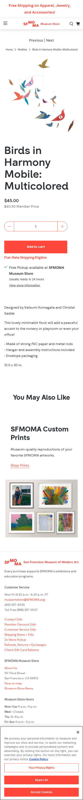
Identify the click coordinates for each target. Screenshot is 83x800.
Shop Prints (20, 465)
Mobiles (22, 49)
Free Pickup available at (36, 270)
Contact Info (13, 619)
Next (50, 40)
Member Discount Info (20, 624)
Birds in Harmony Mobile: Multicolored (36, 169)
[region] (41, 763)
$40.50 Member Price (21, 206)
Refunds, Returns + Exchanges (25, 645)
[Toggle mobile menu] (5, 23)
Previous (36, 40)
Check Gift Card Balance (21, 650)
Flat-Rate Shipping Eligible (25, 257)
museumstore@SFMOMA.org (24, 600)
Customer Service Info (20, 629)
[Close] (78, 732)
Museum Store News (18, 688)
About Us (10, 668)
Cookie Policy (38, 759)
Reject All (41, 780)
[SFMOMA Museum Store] (41, 24)
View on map (13, 683)
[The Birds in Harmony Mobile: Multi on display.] (41, 95)
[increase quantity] (62, 226)
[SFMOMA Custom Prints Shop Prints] (41, 508)
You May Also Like (41, 398)
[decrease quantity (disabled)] (9, 226)
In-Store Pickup (15, 640)
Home (9, 49)
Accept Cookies (41, 792)
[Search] (71, 24)
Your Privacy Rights (41, 767)
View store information (24, 285)
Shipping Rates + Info (19, 635)
